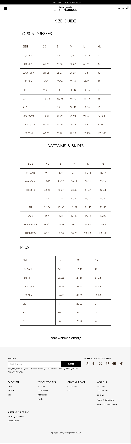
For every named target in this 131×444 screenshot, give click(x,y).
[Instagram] (86, 363)
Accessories (42, 395)
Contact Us (72, 386)
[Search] (119, 8)
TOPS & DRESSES (36, 33)
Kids (9, 395)
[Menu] (6, 8)
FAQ (69, 390)
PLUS (24, 247)
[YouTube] (114, 363)
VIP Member (102, 390)
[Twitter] (100, 363)
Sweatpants (43, 390)
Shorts (40, 399)
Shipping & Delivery (16, 416)
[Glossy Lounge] (65, 8)
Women (11, 390)
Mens (10, 386)
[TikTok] (121, 363)
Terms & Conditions (105, 400)
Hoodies (41, 386)
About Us (101, 386)
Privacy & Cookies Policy (107, 404)
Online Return (13, 421)
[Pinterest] (107, 363)
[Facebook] (93, 363)
